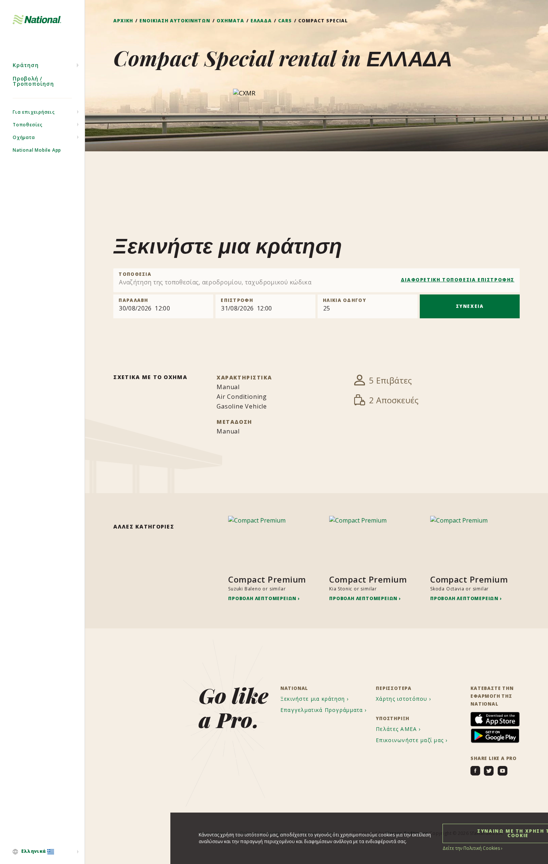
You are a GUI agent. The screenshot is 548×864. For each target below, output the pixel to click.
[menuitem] (42, 851)
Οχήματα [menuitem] (24, 137)
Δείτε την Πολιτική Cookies (471, 848)
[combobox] (316, 280)
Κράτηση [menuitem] (26, 65)
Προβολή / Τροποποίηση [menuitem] (33, 81)
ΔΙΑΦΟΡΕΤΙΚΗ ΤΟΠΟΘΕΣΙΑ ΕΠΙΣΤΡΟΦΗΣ (457, 280)
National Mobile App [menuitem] (37, 150)
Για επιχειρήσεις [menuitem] (34, 112)
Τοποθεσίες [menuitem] (27, 125)
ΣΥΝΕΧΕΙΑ (470, 306)
